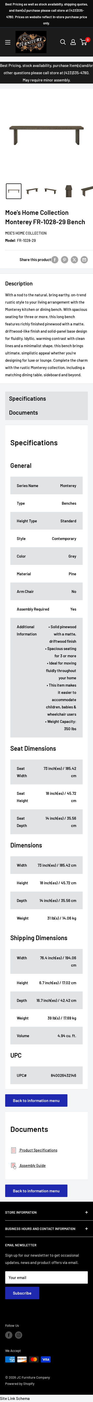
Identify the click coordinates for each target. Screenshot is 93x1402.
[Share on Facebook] (54, 259)
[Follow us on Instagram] (18, 1335)
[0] (83, 42)
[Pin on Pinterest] (64, 259)
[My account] (73, 42)
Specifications (27, 398)
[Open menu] (7, 42)
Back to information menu (36, 1100)
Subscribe (22, 1292)
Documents (23, 412)
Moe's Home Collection (26, 233)
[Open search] (63, 42)
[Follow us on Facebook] (8, 1335)
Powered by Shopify (19, 1384)
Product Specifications (38, 1150)
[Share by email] (84, 259)
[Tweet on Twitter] (74, 259)
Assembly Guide (32, 1165)
